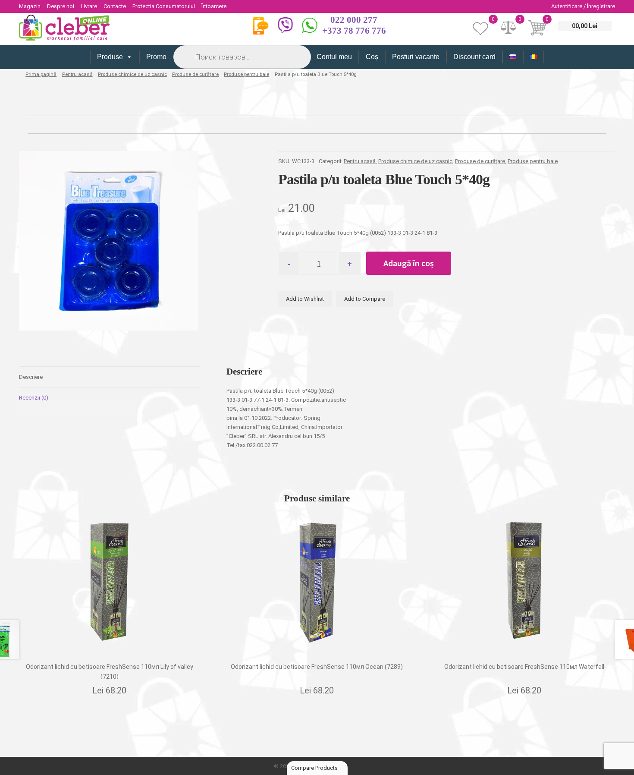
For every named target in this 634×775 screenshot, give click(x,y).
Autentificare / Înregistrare (583, 6)
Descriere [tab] (31, 377)
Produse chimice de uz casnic (132, 74)
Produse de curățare (195, 74)
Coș (372, 56)
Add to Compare (364, 299)
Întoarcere (213, 6)
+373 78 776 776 (354, 30)
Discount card (474, 56)
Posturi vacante (415, 56)
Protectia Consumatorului (163, 6)
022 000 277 (353, 20)
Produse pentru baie (246, 74)
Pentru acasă (77, 74)
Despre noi (60, 6)
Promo (156, 56)
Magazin (30, 6)
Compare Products (315, 768)
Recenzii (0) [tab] (33, 397)
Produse (110, 56)
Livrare (89, 6)
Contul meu (334, 56)
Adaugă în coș (408, 263)
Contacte (115, 6)
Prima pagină (40, 74)
